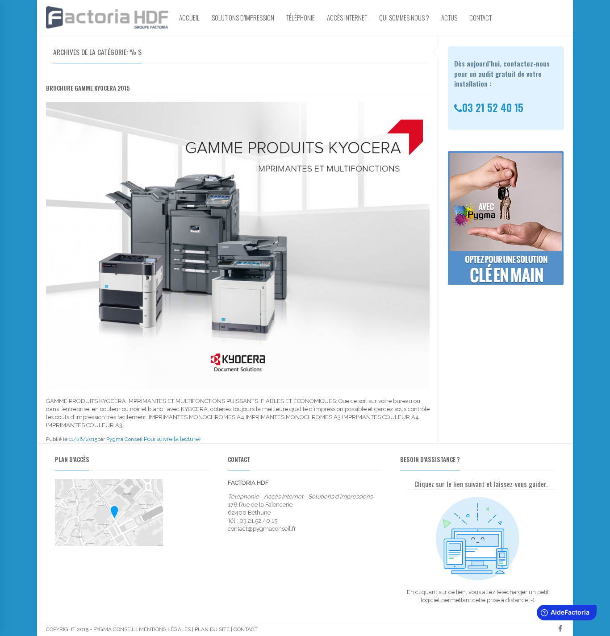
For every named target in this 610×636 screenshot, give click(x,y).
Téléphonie (300, 17)
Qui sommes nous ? (404, 17)
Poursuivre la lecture (171, 439)
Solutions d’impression (243, 17)
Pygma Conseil (124, 439)
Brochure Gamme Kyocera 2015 (88, 87)
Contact (480, 17)
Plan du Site (212, 629)
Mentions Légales (165, 629)
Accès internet (347, 17)
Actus (449, 17)
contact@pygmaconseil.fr (262, 528)
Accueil (189, 17)
